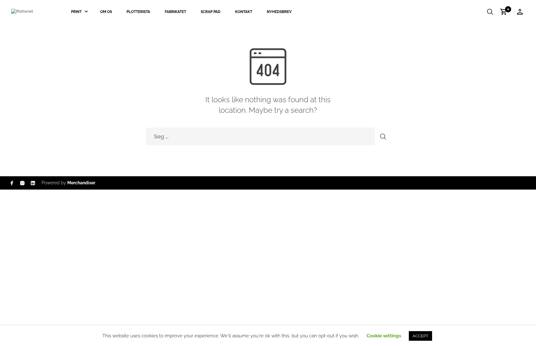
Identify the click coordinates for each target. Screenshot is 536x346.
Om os (106, 12)
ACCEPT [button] (420, 336)
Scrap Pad (211, 12)
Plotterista (138, 12)
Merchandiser (81, 182)
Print (76, 12)
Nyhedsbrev (279, 12)
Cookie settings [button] (384, 336)
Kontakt (243, 12)
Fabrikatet (175, 12)
